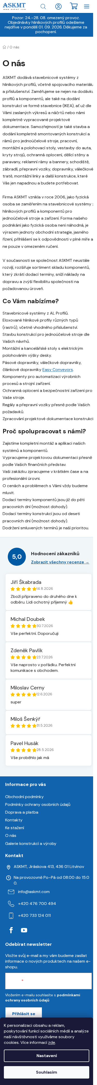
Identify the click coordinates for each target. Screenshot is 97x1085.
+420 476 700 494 (37, 903)
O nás (10, 835)
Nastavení (46, 1055)
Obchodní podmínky (24, 796)
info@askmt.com (34, 891)
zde (51, 1042)
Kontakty (14, 820)
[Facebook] (11, 930)
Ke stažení (14, 827)
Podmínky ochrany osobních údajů (37, 804)
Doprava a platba (21, 812)
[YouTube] (24, 930)
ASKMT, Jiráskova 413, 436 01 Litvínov (49, 866)
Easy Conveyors (57, 369)
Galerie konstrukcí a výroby (30, 843)
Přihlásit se (23, 1013)
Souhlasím (46, 1072)
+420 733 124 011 (34, 915)
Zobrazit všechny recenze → (60, 562)
